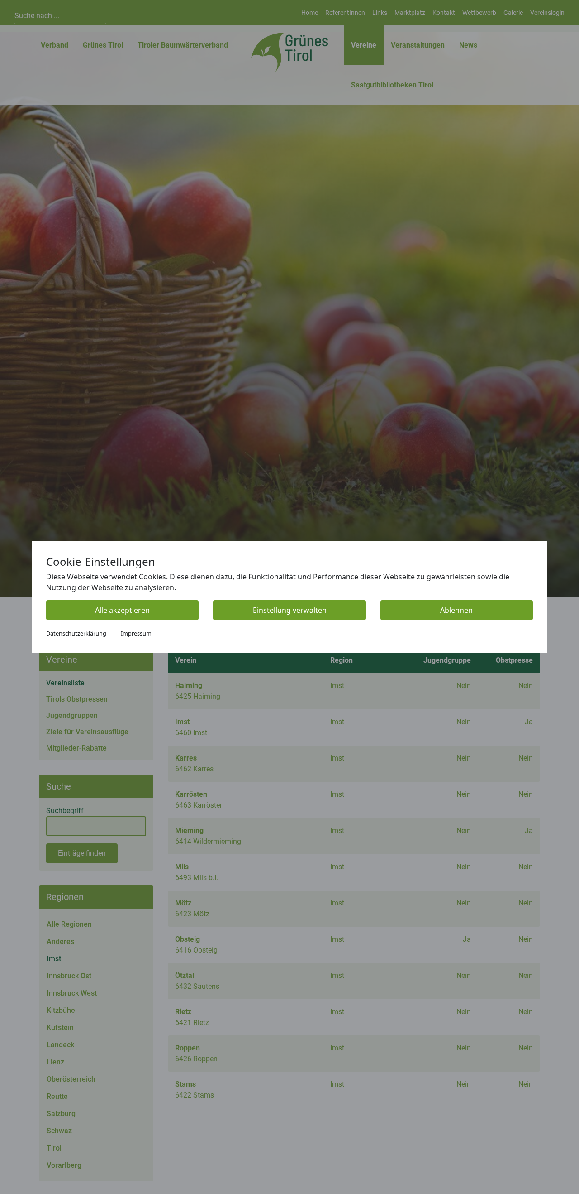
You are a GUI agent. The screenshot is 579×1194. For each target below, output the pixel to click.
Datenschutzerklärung (76, 633)
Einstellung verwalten (290, 610)
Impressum (136, 633)
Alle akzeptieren (122, 610)
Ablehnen (456, 610)
